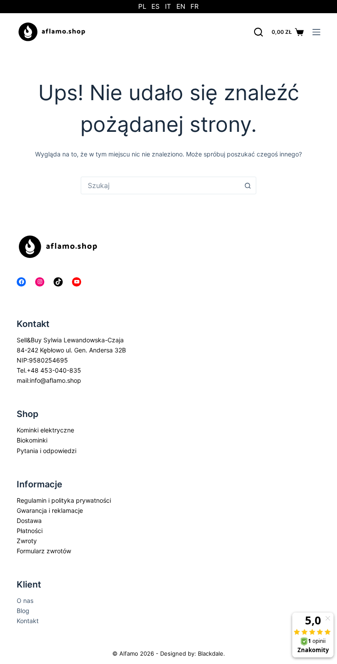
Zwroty (27, 540)
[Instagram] (39, 282)
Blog (23, 610)
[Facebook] (21, 282)
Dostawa (29, 520)
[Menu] (316, 32)
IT (168, 6)
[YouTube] (76, 282)
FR (194, 6)
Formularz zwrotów (44, 551)
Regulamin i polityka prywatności (64, 500)
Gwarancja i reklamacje (50, 510)
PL (142, 6)
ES (155, 6)
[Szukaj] (258, 32)
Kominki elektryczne (45, 430)
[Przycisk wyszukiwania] (247, 185)
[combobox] (160, 185)
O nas (25, 600)
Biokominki (32, 440)
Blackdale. (211, 653)
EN (180, 6)
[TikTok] (58, 282)
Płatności (30, 530)
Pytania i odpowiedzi (46, 450)
